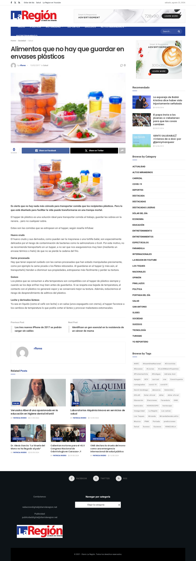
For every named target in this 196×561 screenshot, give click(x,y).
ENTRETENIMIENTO (27, 35)
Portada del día (141, 295)
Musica (137, 421)
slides (136, 312)
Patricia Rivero (20, 418)
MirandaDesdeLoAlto (169, 416)
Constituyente (176, 379)
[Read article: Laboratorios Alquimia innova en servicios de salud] (98, 392)
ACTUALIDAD (53, 26)
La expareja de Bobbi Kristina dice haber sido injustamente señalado (167, 100)
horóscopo (167, 405)
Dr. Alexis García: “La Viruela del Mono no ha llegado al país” (28, 447)
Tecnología (139, 330)
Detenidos (168, 390)
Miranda (152, 416)
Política (137, 289)
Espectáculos (140, 242)
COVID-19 (137, 184)
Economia (137, 219)
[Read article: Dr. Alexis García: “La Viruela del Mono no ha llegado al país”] (28, 433)
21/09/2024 (34, 418)
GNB (176, 400)
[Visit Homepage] (34, 16)
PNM (147, 421)
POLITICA (35, 26)
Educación (138, 225)
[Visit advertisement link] (129, 16)
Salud (38, 2)
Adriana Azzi (170, 374)
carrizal (155, 379)
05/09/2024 (34, 452)
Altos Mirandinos (142, 172)
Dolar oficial (149, 395)
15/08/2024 (114, 455)
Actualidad (138, 166)
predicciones (169, 421)
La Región (153, 411)
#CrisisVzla (170, 363)
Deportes (137, 190)
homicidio (138, 405)
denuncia (156, 390)
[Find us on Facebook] (11, 2)
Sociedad (22, 40)
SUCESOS (90, 26)
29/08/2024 (74, 455)
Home (13, 40)
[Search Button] (179, 31)
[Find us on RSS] (19, 2)
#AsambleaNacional (152, 363)
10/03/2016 (159, 107)
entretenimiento (142, 230)
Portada (156, 421)
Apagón (137, 379)
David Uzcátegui (141, 390)
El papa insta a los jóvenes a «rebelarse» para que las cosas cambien (166, 119)
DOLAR (137, 395)
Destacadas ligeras (143, 207)
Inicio (21, 26)
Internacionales (142, 254)
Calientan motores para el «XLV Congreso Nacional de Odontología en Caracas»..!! (68, 448)
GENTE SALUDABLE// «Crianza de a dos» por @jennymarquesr (167, 139)
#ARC (136, 363)
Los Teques (138, 266)
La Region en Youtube (52, 2)
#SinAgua (156, 374)
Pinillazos (138, 283)
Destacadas (19, 439)
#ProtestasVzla (141, 374)
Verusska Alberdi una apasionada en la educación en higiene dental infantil (34, 412)
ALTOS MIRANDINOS (112, 26)
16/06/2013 (159, 146)
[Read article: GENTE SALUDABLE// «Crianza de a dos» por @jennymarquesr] (141, 140)
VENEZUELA (170, 426)
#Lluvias (150, 369)
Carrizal (137, 178)
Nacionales (139, 271)
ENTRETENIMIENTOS (142, 236)
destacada (138, 195)
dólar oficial (173, 395)
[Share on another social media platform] (122, 151)
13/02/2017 (35, 65)
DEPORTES (74, 26)
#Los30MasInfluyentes (168, 369)
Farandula (138, 248)
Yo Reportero (140, 341)
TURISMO (137, 336)
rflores (23, 65)
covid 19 (152, 384)
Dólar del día (29, 2)
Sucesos (137, 324)
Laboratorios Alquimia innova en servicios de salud (97, 412)
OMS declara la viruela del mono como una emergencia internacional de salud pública (107, 448)
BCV (146, 379)
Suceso (146, 426)
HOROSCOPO (153, 405)
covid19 (163, 384)
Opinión (136, 277)
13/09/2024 (94, 418)
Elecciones (152, 400)
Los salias (166, 411)
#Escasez (138, 369)
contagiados (139, 384)
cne (164, 379)
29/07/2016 (159, 128)
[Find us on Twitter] (15, 2)
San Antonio (139, 306)
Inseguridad (139, 411)
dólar (161, 395)
